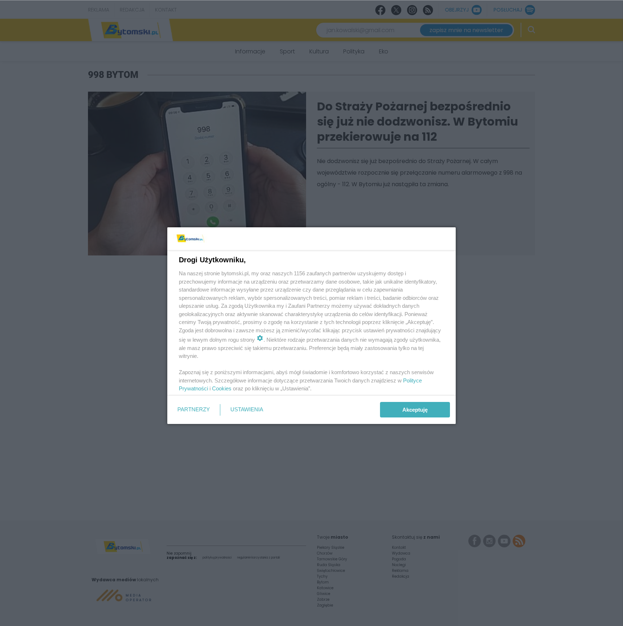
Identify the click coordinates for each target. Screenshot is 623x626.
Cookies (221, 388)
